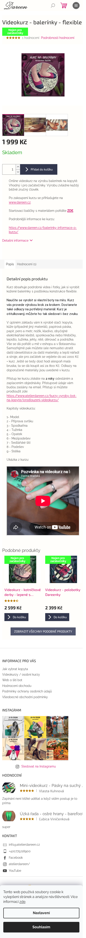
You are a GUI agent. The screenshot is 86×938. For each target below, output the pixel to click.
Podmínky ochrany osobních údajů (27, 691)
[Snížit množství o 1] (18, 171)
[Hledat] (53, 5)
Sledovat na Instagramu (38, 766)
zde (22, 902)
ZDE (70, 210)
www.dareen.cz (20, 202)
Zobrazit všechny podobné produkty (43, 631)
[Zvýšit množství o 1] (18, 166)
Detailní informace (15, 240)
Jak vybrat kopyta (15, 669)
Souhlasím (41, 927)
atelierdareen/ (19, 864)
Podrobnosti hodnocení (57, 38)
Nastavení (41, 913)
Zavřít (25, 253)
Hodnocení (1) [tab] (26, 264)
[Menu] (76, 5)
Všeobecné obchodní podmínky (25, 697)
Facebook (16, 857)
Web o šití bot (12, 680)
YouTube (15, 870)
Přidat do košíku (42, 169)
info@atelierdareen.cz (24, 844)
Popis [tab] (10, 264)
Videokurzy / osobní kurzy (21, 674)
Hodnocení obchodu (16, 686)
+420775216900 (20, 851)
